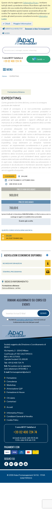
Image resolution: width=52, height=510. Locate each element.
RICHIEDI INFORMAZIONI (12, 263)
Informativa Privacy (15, 413)
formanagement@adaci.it (20, 372)
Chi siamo (11, 398)
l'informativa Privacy (31, 3)
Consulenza (12, 381)
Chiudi (7, 24)
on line (9, 235)
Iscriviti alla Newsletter (13, 28)
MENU (9, 69)
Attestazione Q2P (15, 388)
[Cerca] (47, 50)
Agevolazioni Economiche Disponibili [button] (23, 255)
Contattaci (11, 401)
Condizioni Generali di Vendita (20, 416)
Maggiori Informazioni (22, 24)
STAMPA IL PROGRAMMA (12, 272)
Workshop (11, 385)
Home (4, 76)
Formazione (12, 378)
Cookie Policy (12, 420)
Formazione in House (16, 392)
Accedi (7, 33)
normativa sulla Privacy (25, 320)
